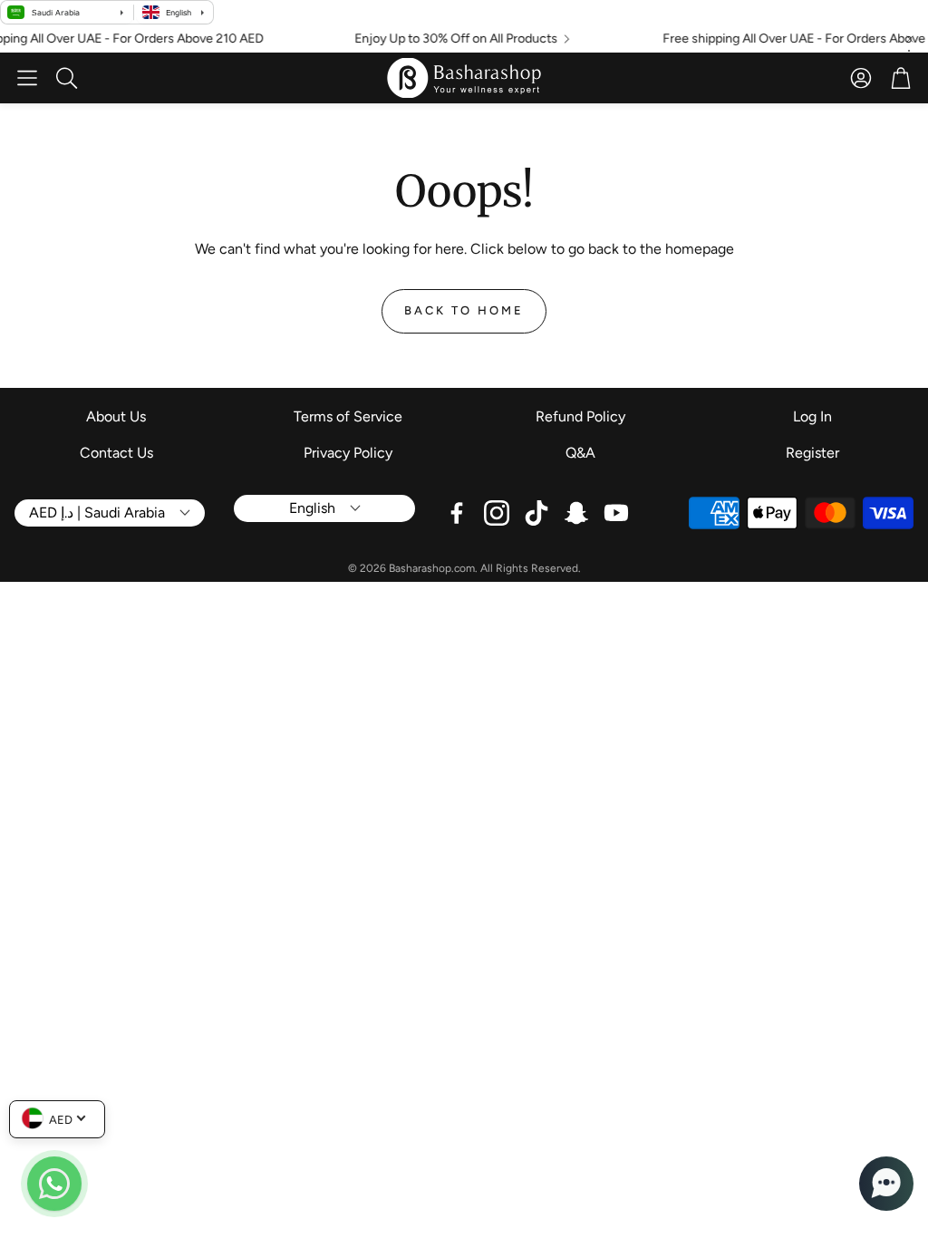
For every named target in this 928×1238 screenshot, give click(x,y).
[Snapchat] (576, 513)
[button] (27, 78)
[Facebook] (456, 513)
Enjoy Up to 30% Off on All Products (444, 39)
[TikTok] (536, 513)
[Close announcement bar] (909, 39)
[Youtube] (616, 513)
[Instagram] (496, 513)
